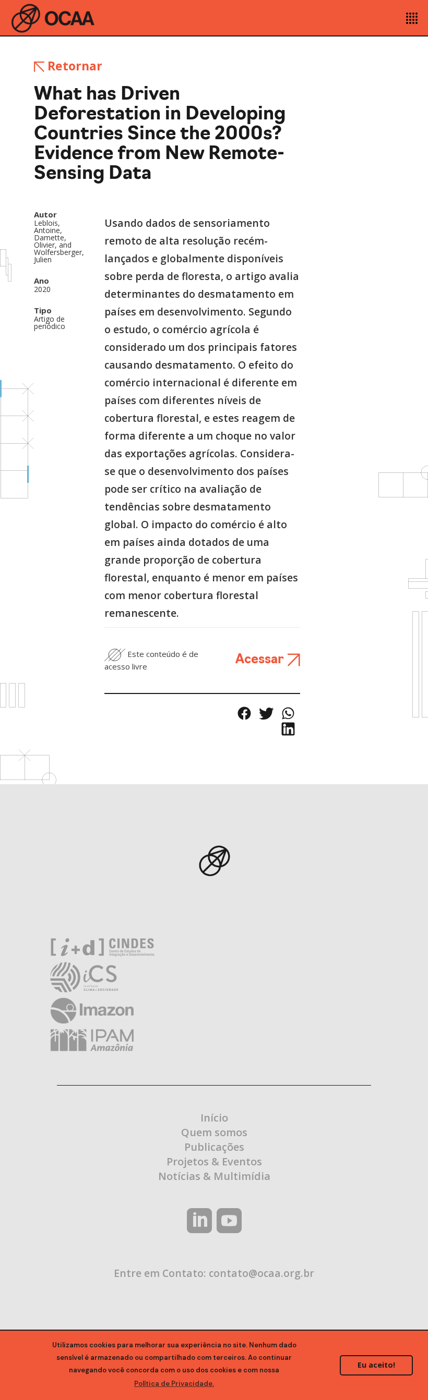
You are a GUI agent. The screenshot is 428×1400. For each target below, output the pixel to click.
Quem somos (214, 1132)
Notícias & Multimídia (214, 1176)
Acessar (261, 660)
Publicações (214, 1147)
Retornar (73, 65)
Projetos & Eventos (214, 1161)
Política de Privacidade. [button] (174, 1383)
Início (214, 1118)
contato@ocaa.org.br (261, 1273)
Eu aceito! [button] (376, 1365)
